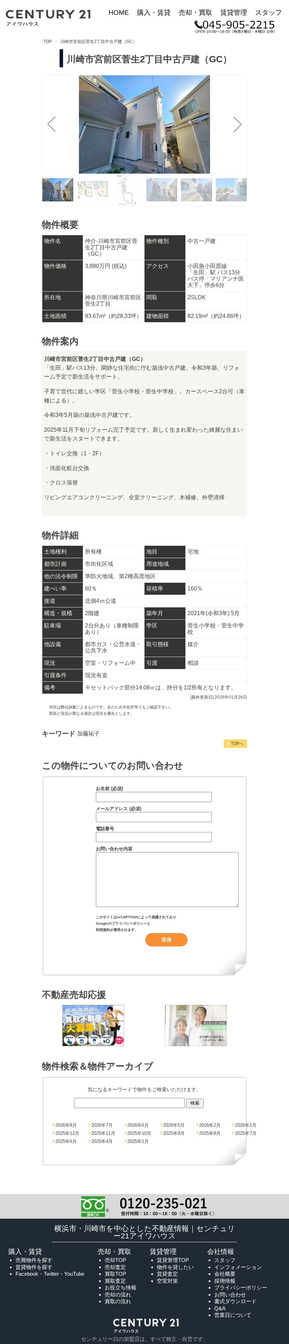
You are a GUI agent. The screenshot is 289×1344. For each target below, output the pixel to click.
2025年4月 (102, 1141)
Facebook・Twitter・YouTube (50, 1274)
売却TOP (115, 1260)
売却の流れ (118, 1295)
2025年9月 (174, 1133)
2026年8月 (66, 1125)
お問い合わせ (230, 1295)
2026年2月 (210, 1125)
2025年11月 (103, 1133)
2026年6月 (138, 1125)
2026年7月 (102, 1125)
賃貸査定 (167, 1274)
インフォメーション (238, 1267)
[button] (237, 124)
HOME (119, 12)
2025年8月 (210, 1133)
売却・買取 (195, 12)
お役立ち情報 (120, 1287)
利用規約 (103, 930)
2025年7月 (246, 1133)
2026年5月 (174, 1125)
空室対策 (167, 1281)
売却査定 (115, 1267)
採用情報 (224, 1281)
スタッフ (268, 12)
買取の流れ (118, 1301)
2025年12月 (67, 1133)
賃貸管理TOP (173, 1260)
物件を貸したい (175, 1267)
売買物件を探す (34, 1260)
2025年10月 (139, 1133)
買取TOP (115, 1274)
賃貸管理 (233, 12)
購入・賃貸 (154, 12)
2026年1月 (246, 1125)
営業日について (232, 1315)
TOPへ (235, 743)
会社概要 (224, 1274)
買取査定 (115, 1281)
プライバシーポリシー (129, 923)
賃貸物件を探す (34, 1267)
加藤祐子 (88, 734)
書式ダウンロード (235, 1301)
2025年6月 (66, 1141)
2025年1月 (138, 1141)
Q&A (220, 1308)
